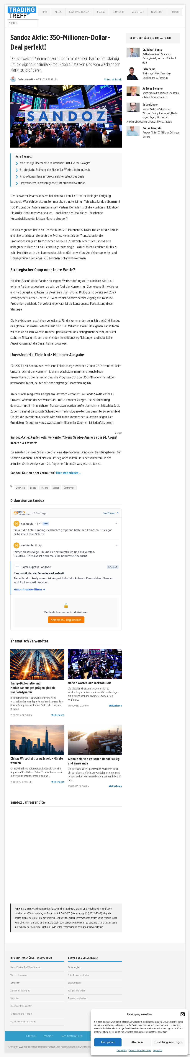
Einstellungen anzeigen (168, 1042)
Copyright (48, 1036)
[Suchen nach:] (23, 23)
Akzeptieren (108, 1042)
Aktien (58, 11)
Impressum (157, 1050)
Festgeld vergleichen (76, 990)
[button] (182, 1014)
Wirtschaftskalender (18, 975)
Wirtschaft (138, 11)
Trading (101, 11)
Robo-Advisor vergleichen (78, 975)
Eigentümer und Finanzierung (23, 1021)
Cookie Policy (122, 1050)
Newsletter (157, 11)
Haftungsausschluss (71, 1036)
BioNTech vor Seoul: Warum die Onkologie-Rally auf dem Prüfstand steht (159, 58)
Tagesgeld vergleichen (77, 998)
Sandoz (56, 487)
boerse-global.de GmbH (26, 918)
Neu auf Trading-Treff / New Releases (25, 967)
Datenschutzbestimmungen (140, 1050)
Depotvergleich (74, 982)
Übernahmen (69, 487)
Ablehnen (137, 1042)
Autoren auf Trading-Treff (20, 990)
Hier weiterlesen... (68, 473)
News (44, 11)
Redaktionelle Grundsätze (21, 1006)
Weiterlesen (57, 715)
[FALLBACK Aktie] (37, 664)
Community (118, 11)
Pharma (44, 487)
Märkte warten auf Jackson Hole (90, 683)
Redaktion (14, 998)
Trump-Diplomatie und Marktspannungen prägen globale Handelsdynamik (32, 687)
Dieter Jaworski (25, 79)
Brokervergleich (74, 967)
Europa (33, 487)
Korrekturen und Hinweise (21, 1013)
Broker (174, 11)
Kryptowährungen (79, 11)
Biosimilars (20, 487)
